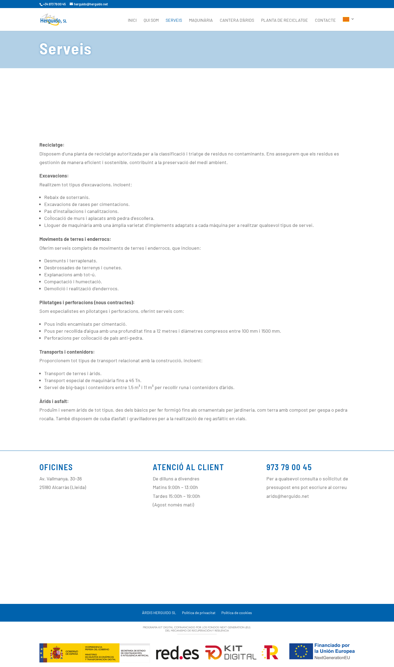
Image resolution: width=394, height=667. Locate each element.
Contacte (325, 20)
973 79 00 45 (289, 467)
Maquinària (201, 20)
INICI (132, 20)
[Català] (349, 24)
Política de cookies (236, 613)
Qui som (151, 20)
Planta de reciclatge (284, 20)
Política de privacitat (198, 613)
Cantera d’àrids (237, 20)
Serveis (174, 20)
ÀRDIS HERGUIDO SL (159, 613)
